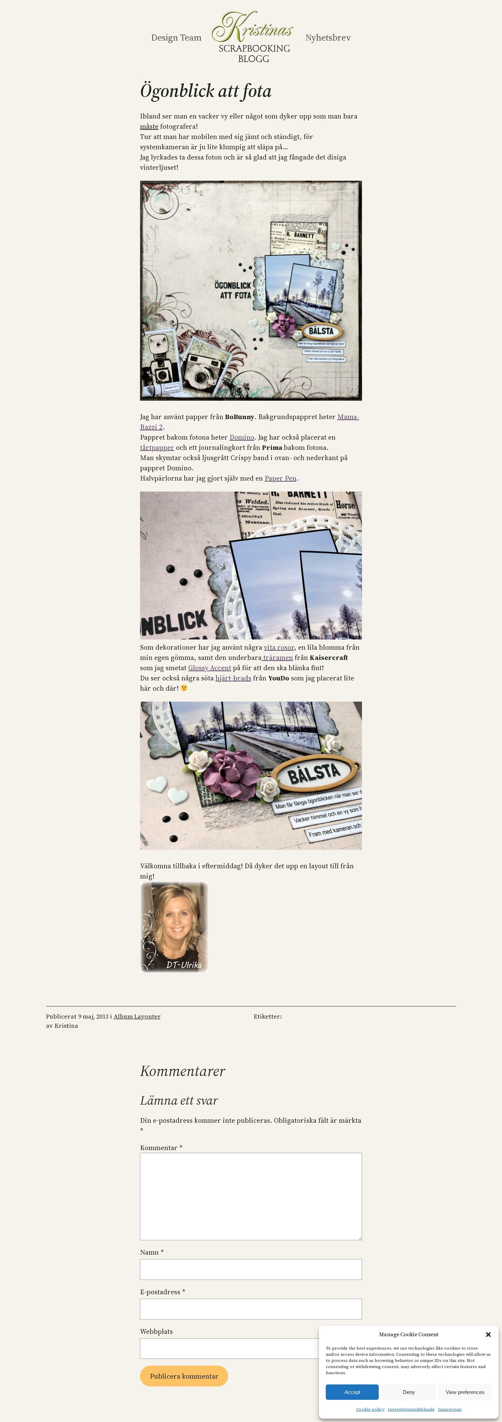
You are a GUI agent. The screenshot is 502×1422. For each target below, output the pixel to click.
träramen (277, 657)
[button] (488, 1334)
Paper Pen (280, 478)
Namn (152, 1252)
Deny (409, 1392)
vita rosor (279, 647)
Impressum (450, 1409)
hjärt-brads (233, 678)
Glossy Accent (209, 668)
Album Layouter (137, 1016)
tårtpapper (157, 447)
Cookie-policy (370, 1409)
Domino (241, 437)
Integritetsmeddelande (411, 1409)
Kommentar (161, 1147)
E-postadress (162, 1292)
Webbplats (156, 1331)
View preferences (465, 1392)
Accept (352, 1392)
